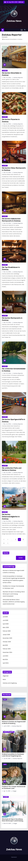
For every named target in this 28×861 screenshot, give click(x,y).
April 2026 (6, 624)
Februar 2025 (7, 649)
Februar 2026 (7, 631)
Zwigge (14, 791)
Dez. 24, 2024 (7, 77)
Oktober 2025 (7, 642)
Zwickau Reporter (18, 77)
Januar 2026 (6, 634)
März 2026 (6, 627)
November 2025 (7, 638)
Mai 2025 (5, 645)
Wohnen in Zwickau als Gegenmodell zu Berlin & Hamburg (14, 722)
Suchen (6, 553)
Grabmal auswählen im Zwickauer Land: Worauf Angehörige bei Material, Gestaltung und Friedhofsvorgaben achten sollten (13, 756)
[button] (25, 29)
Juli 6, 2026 (7, 726)
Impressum (14, 857)
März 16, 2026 (7, 823)
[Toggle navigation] (21, 30)
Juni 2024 (5, 656)
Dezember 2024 (7, 652)
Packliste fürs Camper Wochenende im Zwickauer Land (13, 787)
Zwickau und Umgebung (10, 683)
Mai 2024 (5, 659)
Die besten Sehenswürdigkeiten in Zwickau (11, 516)
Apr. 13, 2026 (7, 791)
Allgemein (5, 70)
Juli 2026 (5, 617)
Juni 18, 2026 (7, 758)
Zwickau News (14, 21)
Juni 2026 (5, 620)
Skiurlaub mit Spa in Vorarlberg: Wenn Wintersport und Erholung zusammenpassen (14, 594)
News (4, 679)
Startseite (4, 37)
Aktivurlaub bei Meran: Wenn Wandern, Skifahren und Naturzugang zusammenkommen (13, 602)
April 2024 (6, 663)
